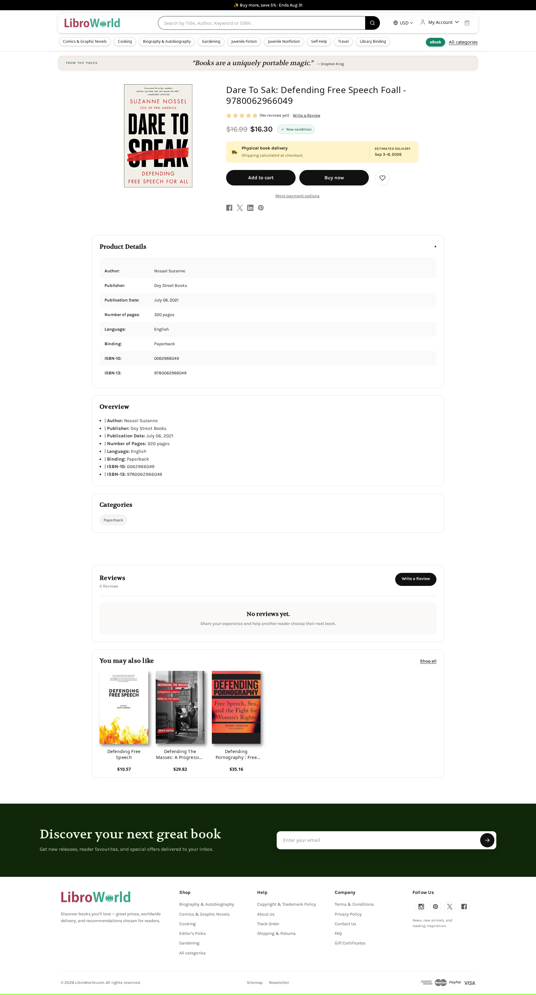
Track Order (268, 923)
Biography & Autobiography (167, 41)
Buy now (334, 178)
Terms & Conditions (354, 904)
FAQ (338, 933)
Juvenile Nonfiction (284, 41)
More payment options (297, 196)
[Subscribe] (487, 840)
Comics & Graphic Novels (85, 41)
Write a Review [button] (306, 115)
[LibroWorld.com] (96, 897)
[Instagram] (421, 906)
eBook (435, 42)
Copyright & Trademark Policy (286, 904)
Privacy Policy (348, 914)
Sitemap (255, 982)
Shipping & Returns (276, 933)
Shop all (428, 660)
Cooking (125, 41)
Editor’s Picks (192, 933)
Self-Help (319, 41)
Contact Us (345, 923)
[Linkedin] (250, 207)
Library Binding (373, 41)
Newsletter (279, 982)
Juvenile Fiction (244, 41)
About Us (266, 914)
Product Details (123, 247)
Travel (343, 41)
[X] (240, 207)
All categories (463, 42)
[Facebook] (229, 207)
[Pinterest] (261, 207)
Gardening (211, 41)
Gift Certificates (350, 943)
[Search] (372, 23)
